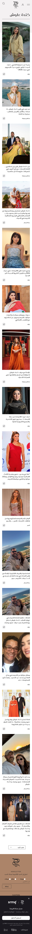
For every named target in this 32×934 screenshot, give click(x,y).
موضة (22, 879)
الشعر (28, 525)
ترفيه (28, 74)
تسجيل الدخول (16, 918)
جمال (13, 879)
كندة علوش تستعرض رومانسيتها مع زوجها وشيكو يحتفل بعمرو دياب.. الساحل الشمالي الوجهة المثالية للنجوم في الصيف (16, 214)
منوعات (7, 879)
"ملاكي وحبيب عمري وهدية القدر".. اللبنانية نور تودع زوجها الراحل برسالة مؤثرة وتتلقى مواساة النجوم (16, 476)
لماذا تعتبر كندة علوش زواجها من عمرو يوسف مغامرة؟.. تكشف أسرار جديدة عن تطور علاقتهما (17, 722)
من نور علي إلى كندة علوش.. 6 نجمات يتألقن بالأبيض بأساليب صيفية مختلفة (18, 111)
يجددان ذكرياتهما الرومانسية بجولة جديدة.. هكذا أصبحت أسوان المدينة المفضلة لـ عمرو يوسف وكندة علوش (16, 780)
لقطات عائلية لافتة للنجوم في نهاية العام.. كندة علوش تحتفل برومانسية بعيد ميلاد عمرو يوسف (17, 620)
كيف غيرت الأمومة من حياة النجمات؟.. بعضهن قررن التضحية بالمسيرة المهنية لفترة (18, 419)
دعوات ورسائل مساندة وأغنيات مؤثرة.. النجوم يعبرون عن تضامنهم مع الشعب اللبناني (17, 317)
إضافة (6, 886)
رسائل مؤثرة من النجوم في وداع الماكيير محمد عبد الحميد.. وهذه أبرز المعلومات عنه (16, 678)
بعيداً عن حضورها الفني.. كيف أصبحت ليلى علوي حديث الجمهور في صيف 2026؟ (17, 67)
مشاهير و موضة (26, 118)
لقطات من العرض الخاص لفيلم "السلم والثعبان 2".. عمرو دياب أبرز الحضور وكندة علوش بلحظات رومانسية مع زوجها (16, 827)
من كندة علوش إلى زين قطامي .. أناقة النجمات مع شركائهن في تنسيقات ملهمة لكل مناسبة (17, 169)
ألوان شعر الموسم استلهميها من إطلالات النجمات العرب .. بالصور (17, 519)
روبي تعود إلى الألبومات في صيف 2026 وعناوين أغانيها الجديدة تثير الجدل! (16, 273)
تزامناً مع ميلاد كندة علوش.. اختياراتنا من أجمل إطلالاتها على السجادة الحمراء (18, 375)
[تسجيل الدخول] (23, 5)
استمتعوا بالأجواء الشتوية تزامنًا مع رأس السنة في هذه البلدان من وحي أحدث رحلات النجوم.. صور (16, 576)
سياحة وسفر (27, 222)
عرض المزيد (21, 847)
